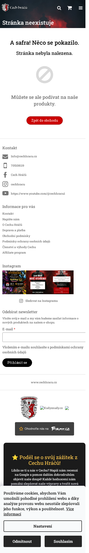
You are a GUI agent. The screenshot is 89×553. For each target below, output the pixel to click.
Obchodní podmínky (16, 236)
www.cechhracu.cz (44, 382)
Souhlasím (63, 541)
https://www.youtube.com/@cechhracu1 (38, 193)
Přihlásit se (17, 362)
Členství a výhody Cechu (19, 247)
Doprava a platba (13, 230)
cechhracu (18, 184)
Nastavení (42, 526)
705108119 (17, 165)
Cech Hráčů (18, 175)
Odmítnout (22, 541)
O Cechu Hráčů (12, 224)
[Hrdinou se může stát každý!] (29, 407)
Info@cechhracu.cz (24, 156)
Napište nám (10, 219)
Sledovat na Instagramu (41, 301)
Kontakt (8, 213)
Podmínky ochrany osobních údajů (26, 241)
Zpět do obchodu (44, 120)
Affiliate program (14, 252)
